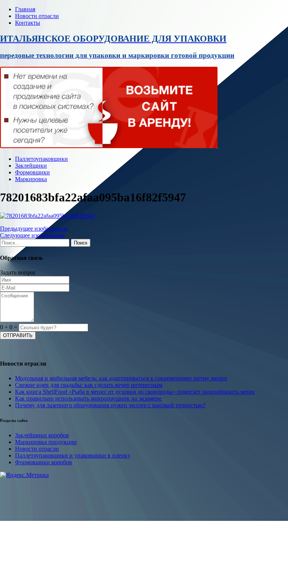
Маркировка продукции (46, 442)
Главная (25, 9)
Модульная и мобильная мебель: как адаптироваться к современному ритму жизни (121, 378)
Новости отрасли (37, 16)
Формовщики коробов (43, 462)
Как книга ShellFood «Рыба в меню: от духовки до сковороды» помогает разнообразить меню (135, 391)
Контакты (27, 23)
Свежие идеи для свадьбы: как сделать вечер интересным (88, 385)
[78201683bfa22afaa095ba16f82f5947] (48, 216)
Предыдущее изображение (34, 228)
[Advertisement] (144, 531)
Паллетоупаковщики (41, 159)
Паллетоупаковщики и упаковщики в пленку (72, 455)
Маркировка (31, 179)
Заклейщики (31, 165)
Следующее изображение (32, 235)
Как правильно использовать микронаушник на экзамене (88, 398)
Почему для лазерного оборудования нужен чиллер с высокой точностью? (110, 405)
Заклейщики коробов (42, 435)
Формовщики (32, 172)
